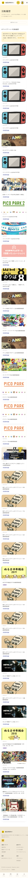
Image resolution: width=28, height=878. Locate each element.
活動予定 (4, 847)
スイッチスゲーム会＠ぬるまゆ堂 (11, 172)
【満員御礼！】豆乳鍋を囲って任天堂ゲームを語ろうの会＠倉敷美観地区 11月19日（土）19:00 (14, 817)
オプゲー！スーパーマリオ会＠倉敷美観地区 (14, 330)
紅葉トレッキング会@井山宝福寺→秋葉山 (13, 194)
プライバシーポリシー (6, 869)
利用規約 (13, 869)
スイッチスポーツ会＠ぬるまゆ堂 (11, 238)
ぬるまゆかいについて (7, 858)
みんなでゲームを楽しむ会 (9, 150)
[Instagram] (3, 840)
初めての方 (18, 2)
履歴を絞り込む (14, 22)
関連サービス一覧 (6, 849)
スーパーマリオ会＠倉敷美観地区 (11, 375)
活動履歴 (4, 851)
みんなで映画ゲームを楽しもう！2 (11, 675)
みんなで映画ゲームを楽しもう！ (11, 721)
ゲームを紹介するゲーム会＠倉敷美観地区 (13, 308)
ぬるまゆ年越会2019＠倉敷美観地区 (12, 582)
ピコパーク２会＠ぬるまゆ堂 (10, 216)
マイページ (22, 2)
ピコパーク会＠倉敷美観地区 (10, 397)
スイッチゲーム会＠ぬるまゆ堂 (10, 60)
